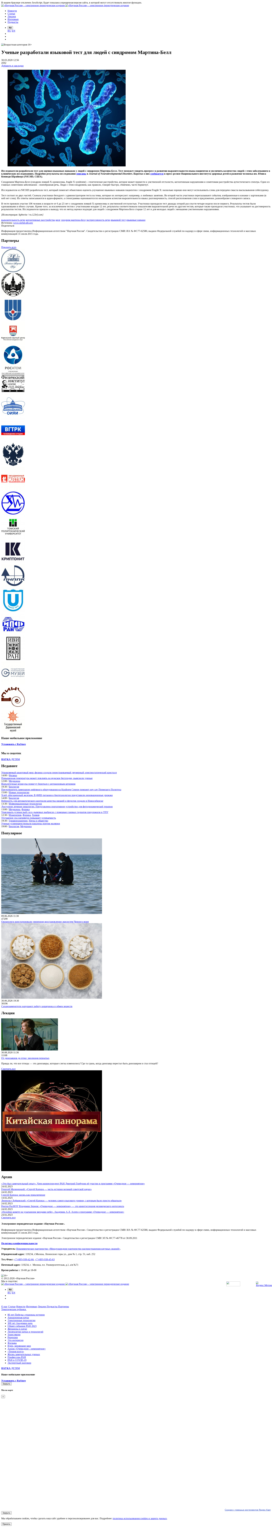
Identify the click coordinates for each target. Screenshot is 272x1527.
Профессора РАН (17, 1357)
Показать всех (8, 247)
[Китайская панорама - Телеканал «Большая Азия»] (51, 1170)
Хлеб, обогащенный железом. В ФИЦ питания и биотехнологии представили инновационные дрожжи (57, 795)
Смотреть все (8, 1068)
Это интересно (15, 1340)
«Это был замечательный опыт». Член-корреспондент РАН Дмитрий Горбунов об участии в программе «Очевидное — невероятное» (73, 1183)
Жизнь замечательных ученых (24, 1354)
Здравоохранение (18, 820)
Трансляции (14, 1334)
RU (9, 30)
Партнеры (63, 1306)
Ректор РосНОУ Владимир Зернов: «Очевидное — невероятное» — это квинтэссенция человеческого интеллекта (62, 1206)
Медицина (14, 781)
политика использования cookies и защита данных (140, 1518)
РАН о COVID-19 (17, 1360)
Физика (13, 775)
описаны (81, 173)
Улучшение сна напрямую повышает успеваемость (28, 818)
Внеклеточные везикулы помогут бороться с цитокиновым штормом (38, 784)
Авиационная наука (18, 1317)
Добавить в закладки (12, 65)
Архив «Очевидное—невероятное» (27, 1348)
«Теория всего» (16, 1351)
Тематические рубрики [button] (14, 1309)
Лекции (42, 1306)
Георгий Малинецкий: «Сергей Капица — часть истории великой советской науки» (46, 1189)
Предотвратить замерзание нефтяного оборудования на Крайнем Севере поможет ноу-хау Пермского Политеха (61, 789)
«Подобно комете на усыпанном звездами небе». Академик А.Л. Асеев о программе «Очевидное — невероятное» (62, 1212)
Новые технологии (19, 792)
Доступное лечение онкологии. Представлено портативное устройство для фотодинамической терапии (57, 806)
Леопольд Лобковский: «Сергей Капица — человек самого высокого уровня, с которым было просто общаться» (61, 1200)
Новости (21, 1306)
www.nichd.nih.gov (23, 222)
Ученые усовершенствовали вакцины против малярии (30, 823)
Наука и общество (38, 820)
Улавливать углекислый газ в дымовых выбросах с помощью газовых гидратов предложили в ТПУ (54, 812)
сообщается (157, 173)
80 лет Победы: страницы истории (26, 1314)
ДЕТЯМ (10, 759)
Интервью (31, 1306)
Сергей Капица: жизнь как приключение (23, 1195)
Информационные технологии (25, 803)
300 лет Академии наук (20, 1323)
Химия (35, 815)
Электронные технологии (21, 1320)
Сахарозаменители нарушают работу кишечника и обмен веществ (36, 1006)
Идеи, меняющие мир (19, 1346)
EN (13, 30)
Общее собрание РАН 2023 (22, 1326)
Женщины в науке (17, 1329)
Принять (6, 1524)
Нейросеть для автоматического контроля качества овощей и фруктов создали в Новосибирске (52, 801)
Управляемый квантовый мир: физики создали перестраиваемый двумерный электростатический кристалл (59, 772)
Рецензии (13, 1337)
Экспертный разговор (19, 1363)
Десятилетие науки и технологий (25, 1331)
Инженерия (15, 815)
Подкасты (52, 1306)
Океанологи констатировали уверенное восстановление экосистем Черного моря (45, 921)
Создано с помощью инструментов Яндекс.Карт (248, 1510)
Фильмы (12, 1343)
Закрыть (6, 1384)
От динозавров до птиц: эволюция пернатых (25, 1058)
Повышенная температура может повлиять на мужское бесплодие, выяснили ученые (47, 778)
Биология (14, 786)
